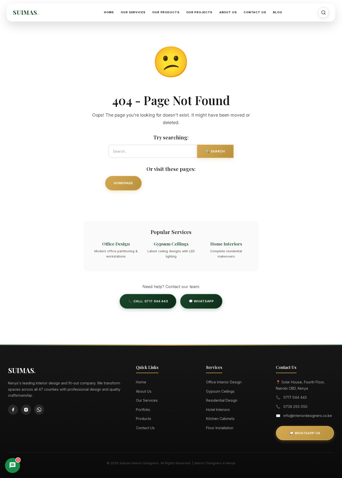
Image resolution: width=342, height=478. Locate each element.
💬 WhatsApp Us (305, 433)
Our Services (133, 12)
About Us (228, 12)
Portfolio (143, 409)
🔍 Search (215, 151)
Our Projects (199, 12)
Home (109, 12)
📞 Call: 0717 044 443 (148, 301)
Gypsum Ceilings (220, 391)
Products (143, 418)
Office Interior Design (224, 382)
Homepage (123, 183)
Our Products (165, 12)
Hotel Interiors (218, 409)
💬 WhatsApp (201, 301)
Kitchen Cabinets (220, 418)
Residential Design (221, 400)
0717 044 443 (295, 397)
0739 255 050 (295, 406)
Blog (277, 12)
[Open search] (323, 12)
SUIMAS (26, 13)
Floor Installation (219, 428)
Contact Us (255, 12)
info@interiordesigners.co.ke (307, 415)
